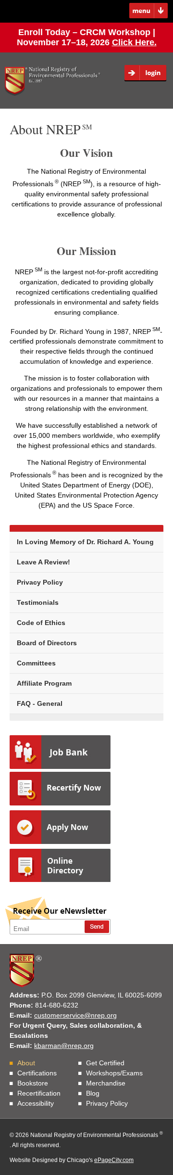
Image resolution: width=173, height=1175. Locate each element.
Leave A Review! (43, 562)
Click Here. (134, 42)
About (26, 1063)
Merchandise (105, 1083)
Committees (36, 663)
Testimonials (38, 602)
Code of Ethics (41, 622)
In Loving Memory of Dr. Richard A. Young (85, 542)
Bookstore (32, 1083)
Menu (148, 10)
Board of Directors (47, 643)
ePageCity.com (114, 1160)
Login (148, 73)
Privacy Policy (40, 582)
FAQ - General (39, 703)
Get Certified (105, 1063)
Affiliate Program (44, 683)
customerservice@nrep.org (75, 1015)
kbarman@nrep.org (64, 1045)
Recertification (39, 1093)
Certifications (37, 1073)
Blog (92, 1093)
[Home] (53, 81)
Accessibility (35, 1103)
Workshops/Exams (114, 1073)
